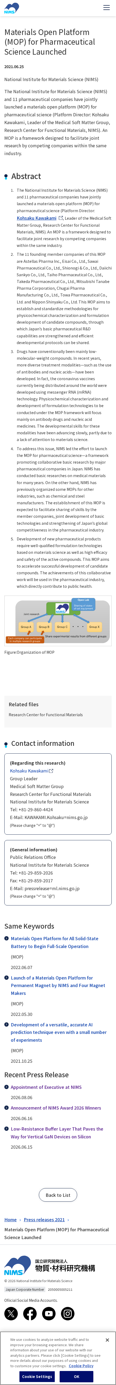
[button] (58, 1195)
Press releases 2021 (44, 1219)
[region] (58, 1358)
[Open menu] (106, 8)
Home (10, 1219)
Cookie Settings (37, 1376)
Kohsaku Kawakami (36, 218)
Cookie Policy (81, 1365)
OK (76, 1376)
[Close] (107, 1340)
